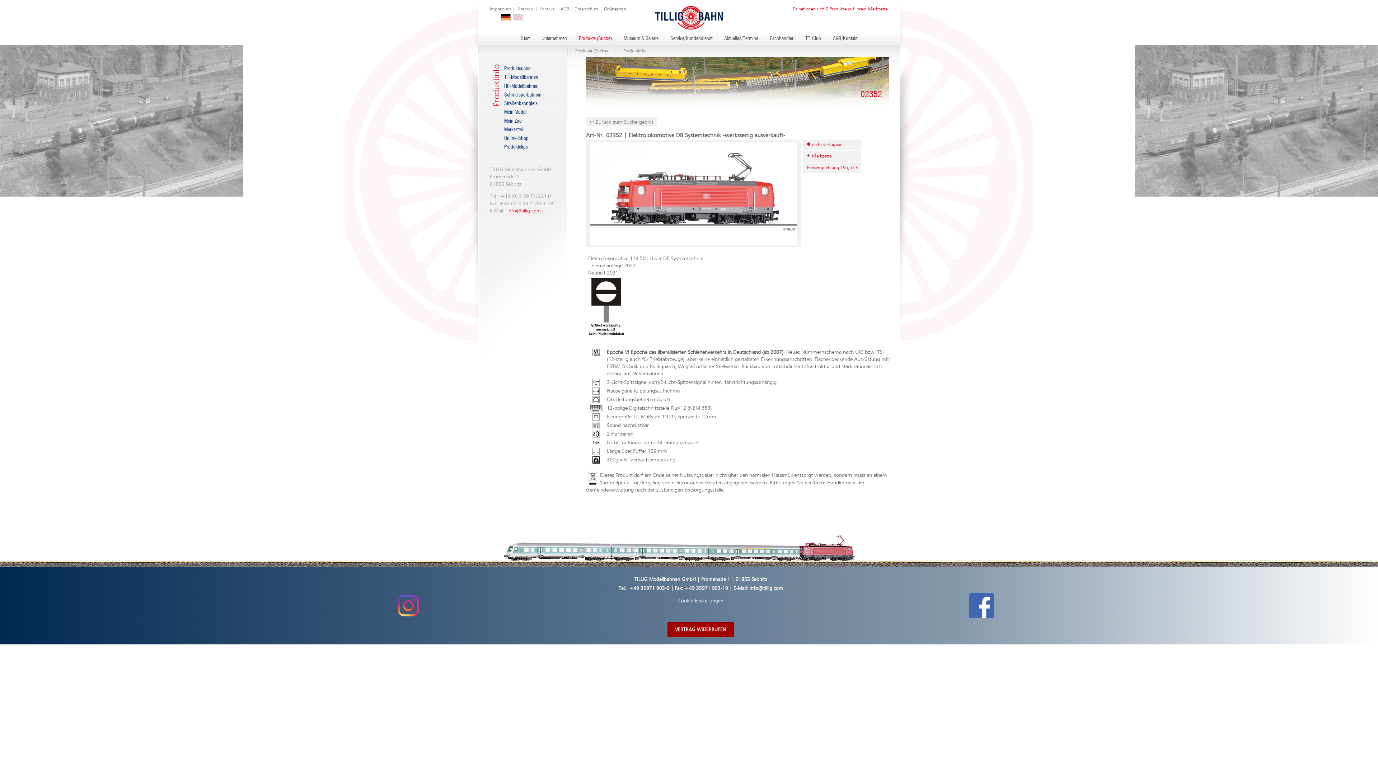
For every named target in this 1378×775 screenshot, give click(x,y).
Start (525, 38)
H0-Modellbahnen (521, 86)
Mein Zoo (513, 121)
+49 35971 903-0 (649, 588)
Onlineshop (615, 9)
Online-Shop (516, 138)
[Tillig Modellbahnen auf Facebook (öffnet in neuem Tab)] (981, 605)
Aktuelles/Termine (741, 38)
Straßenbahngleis (521, 103)
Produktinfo (634, 51)
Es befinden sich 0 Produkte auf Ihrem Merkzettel (841, 9)
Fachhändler (781, 38)
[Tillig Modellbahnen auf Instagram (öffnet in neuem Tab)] (408, 605)
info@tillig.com (524, 210)
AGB (565, 9)
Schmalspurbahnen (523, 95)
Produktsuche (517, 68)
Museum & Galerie (641, 38)
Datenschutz (587, 9)
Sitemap (525, 9)
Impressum (500, 9)
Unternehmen (554, 38)
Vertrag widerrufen (700, 629)
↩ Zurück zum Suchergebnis (621, 122)
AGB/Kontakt (845, 38)
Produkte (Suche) (595, 38)
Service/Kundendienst (691, 38)
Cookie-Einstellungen (700, 600)
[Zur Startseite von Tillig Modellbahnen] (689, 17)
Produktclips (516, 147)
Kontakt (546, 9)
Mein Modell (516, 112)
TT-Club (813, 38)
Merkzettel (513, 129)
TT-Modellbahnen (521, 77)
